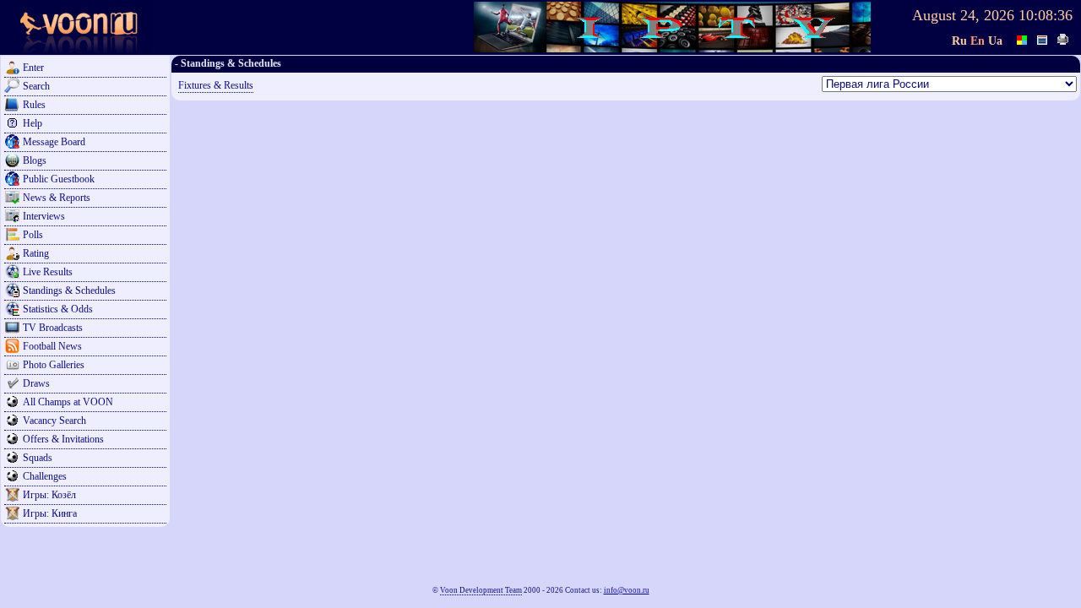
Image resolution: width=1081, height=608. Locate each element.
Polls (33, 235)
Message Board (54, 142)
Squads (37, 458)
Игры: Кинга (50, 513)
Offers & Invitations (63, 439)
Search (36, 86)
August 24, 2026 (963, 15)
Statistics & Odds (58, 309)
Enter (33, 67)
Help (32, 123)
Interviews (44, 216)
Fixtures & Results (215, 85)
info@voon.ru (626, 590)
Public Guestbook (59, 179)
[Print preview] (1063, 38)
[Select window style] (1043, 38)
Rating (36, 253)
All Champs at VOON (68, 402)
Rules (34, 105)
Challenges (45, 476)
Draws (36, 383)
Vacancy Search (54, 420)
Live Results (48, 272)
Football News (52, 346)
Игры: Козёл (49, 495)
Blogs (34, 160)
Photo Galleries (53, 365)
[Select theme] (1022, 38)
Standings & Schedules (69, 290)
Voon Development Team (481, 590)
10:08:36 (1046, 15)
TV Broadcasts (53, 328)
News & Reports (56, 198)
